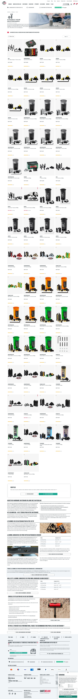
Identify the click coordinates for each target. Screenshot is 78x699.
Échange (34, 637)
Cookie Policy (26, 695)
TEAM (57, 682)
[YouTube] (15, 693)
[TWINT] (39, 669)
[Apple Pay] (52, 670)
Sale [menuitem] (52, 4)
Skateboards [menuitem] (24, 4)
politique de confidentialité (67, 694)
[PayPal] (46, 670)
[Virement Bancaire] (66, 670)
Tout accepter (69, 696)
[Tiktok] (12, 693)
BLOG (57, 681)
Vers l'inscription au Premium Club (56, 653)
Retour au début (30, 494)
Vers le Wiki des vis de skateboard (56, 554)
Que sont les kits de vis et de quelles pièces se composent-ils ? (52, 505)
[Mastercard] (11, 670)
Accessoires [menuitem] (42, 4)
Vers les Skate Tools (55, 620)
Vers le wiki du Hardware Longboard (23, 593)
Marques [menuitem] (10, 4)
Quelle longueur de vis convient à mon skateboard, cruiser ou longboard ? (54, 507)
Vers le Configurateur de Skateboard (39, 575)
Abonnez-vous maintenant (18, 652)
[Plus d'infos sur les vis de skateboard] (16, 27)
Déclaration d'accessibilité (28, 697)
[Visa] (25, 670)
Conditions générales (27, 692)
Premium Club (42, 640)
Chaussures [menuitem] (31, 4)
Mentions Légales (27, 690)
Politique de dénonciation (27, 696)
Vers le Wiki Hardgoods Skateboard (23, 632)
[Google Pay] (59, 670)
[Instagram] (9, 693)
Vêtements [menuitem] (37, 4)
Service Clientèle (68, 637)
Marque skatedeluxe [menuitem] (17, 4)
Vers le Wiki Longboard (56, 632)
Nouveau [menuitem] (48, 4)
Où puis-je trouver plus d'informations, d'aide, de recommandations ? (53, 509)
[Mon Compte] (71, 4)
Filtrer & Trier (12, 36)
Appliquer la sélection (69, 689)
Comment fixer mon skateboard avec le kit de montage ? (51, 508)
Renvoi (23, 637)
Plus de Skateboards (49, 494)
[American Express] (32, 670)
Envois (11, 637)
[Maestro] (18, 670)
